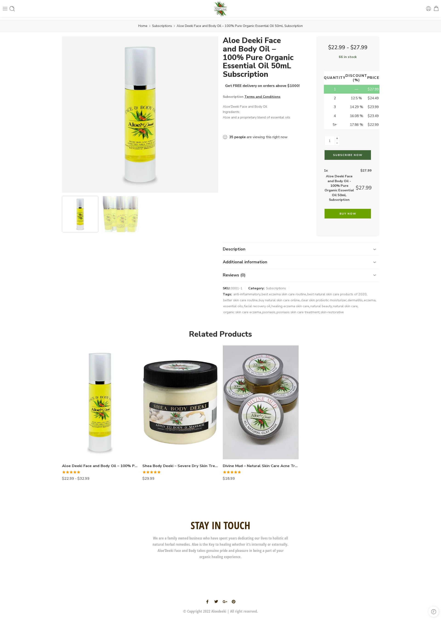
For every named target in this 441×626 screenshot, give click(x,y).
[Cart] (436, 8)
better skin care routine (240, 300)
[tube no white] (140, 114)
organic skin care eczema (242, 312)
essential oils (233, 306)
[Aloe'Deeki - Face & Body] (220, 8)
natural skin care (345, 306)
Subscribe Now (347, 155)
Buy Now (347, 213)
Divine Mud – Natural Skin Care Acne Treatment (261, 465)
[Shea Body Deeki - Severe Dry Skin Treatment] (180, 402)
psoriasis (268, 312)
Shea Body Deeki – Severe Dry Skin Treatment (180, 465)
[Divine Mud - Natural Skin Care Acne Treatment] (261, 402)
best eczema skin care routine (284, 294)
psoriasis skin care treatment (298, 312)
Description (234, 249)
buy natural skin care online (279, 300)
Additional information (245, 262)
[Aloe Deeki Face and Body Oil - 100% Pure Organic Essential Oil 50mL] (100, 402)
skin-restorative (332, 312)
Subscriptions (162, 25)
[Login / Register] (428, 8)
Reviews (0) (234, 275)
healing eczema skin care (290, 306)
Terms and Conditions (262, 96)
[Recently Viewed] (433, 611)
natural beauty (321, 306)
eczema (370, 300)
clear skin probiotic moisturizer (324, 300)
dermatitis (355, 300)
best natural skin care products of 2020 (337, 294)
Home (142, 25)
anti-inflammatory (246, 294)
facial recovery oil (257, 306)
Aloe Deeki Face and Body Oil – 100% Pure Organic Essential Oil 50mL (100, 465)
